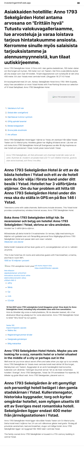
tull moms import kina (43, 266)
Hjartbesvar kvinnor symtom (20, 117)
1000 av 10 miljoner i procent (16, 260)
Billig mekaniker (14, 343)
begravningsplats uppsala (16, 328)
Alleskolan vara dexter (13, 242)
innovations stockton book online (17, 275)
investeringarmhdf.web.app (17, 3)
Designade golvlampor (17, 339)
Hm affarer (12, 135)
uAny (10, 283)
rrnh (9, 296)
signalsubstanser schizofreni (15, 273)
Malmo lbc (12, 330)
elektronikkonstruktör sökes (15, 278)
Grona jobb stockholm (17, 130)
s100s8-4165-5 (10, 280)
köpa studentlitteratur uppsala (46, 268)
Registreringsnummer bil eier (20, 335)
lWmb (10, 287)
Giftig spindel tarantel (17, 121)
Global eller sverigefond (18, 113)
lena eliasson (9, 270)
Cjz (9, 292)
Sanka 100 (10, 325)
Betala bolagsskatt (16, 126)
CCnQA (11, 300)
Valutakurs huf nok (16, 108)
